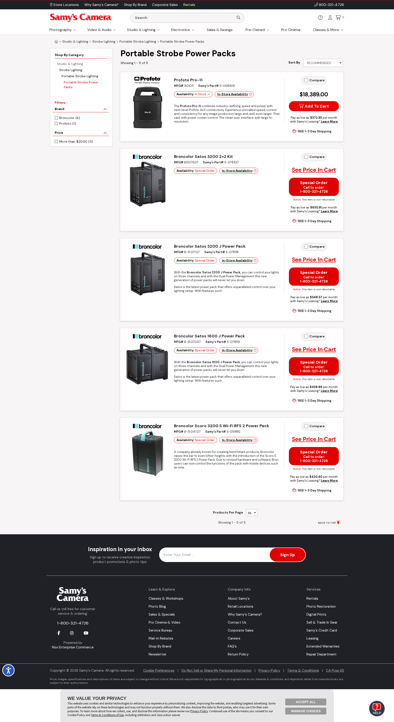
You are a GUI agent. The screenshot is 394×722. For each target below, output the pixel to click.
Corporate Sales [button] (165, 5)
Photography (60, 29)
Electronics (180, 29)
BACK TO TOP (327, 522)
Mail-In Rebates (161, 638)
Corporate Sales (241, 630)
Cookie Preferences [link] (158, 670)
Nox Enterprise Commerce (73, 647)
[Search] (238, 17)
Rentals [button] (189, 5)
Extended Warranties (323, 646)
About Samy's (239, 598)
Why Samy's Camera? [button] (101, 5)
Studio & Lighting (141, 29)
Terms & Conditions (303, 670)
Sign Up (287, 555)
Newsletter (157, 654)
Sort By (294, 62)
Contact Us (237, 622)
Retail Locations (240, 606)
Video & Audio (99, 29)
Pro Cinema (290, 29)
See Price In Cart (314, 169)
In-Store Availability (232, 94)
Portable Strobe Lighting (80, 76)
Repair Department (321, 654)
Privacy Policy (269, 670)
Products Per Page (228, 512)
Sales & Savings (220, 29)
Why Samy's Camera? (245, 614)
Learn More (329, 121)
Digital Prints (316, 614)
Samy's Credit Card (321, 630)
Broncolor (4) (69, 118)
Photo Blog (157, 606)
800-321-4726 (331, 4)
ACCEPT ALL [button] (306, 702)
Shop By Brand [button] (135, 5)
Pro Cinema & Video (164, 622)
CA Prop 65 (335, 670)
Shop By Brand (160, 646)
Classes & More (326, 29)
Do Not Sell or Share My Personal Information (216, 670)
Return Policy (238, 654)
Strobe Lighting (70, 70)
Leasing (312, 638)
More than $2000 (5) (76, 141)
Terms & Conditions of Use (107, 715)
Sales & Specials (162, 614)
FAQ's (232, 646)
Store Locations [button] (65, 5)
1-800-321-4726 (72, 623)
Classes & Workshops (166, 598)
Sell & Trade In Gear (321, 622)
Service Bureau (160, 630)
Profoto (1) (67, 123)
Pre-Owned (255, 29)
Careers (234, 638)
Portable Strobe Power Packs (81, 84)
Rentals (312, 598)
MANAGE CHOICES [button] (306, 711)
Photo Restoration (321, 606)
